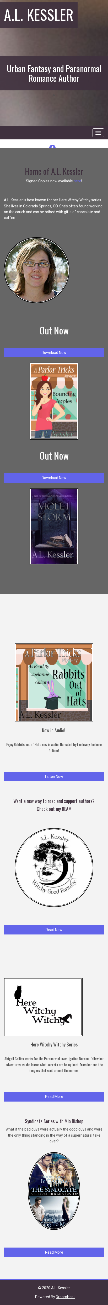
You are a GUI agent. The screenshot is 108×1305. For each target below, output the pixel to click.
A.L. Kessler (39, 14)
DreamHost (65, 1297)
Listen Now (54, 777)
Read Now (54, 930)
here (77, 181)
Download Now (54, 352)
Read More (54, 1096)
